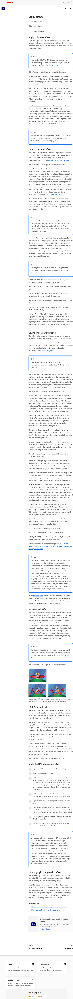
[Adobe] (9, 2)
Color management (51, 65)
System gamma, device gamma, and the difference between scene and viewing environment (50, 546)
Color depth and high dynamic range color (45, 910)
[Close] (63, 992)
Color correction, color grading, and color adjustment (49, 907)
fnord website (38, 596)
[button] (62, 2)
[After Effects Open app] (70, 8)
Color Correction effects (54, 194)
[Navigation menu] (3, 2)
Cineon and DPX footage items (58, 160)
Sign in (69, 2)
